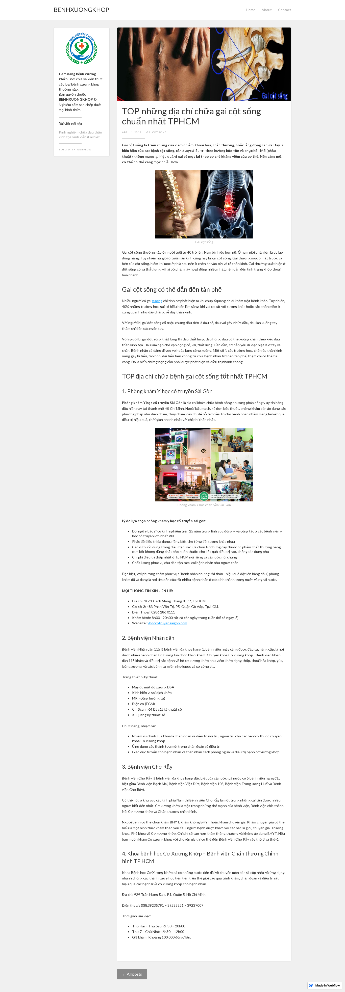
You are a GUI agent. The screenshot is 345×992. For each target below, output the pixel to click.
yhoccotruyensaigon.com (167, 623)
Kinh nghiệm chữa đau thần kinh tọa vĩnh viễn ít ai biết (80, 134)
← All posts (132, 974)
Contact (284, 10)
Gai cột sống (156, 132)
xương (157, 301)
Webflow (84, 149)
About (267, 10)
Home (250, 10)
